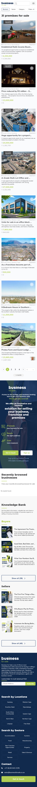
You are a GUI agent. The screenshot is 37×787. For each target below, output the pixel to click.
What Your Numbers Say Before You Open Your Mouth (25, 558)
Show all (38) (17, 578)
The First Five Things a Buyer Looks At (25, 594)
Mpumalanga (27, 707)
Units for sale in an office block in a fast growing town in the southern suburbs (16, 222)
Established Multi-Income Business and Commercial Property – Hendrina (16, 47)
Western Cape (27, 702)
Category (21, 9)
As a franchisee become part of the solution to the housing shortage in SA (16, 265)
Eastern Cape (27, 714)
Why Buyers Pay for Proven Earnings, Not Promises (25, 609)
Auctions (27, 736)
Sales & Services (27, 752)
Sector (14, 9)
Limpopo (10, 723)
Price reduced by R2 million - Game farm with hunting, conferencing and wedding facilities (16, 91)
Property (27, 747)
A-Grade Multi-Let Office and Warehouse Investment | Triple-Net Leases (16, 178)
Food (9, 740)
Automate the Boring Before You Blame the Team (25, 623)
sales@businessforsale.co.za (14, 772)
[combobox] (24, 2)
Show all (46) (17, 643)
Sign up (27, 453)
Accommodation (10, 736)
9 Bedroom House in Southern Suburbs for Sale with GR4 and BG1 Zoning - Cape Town (16, 307)
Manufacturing (26, 740)
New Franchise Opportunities (9, 746)
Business (5, 9)
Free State (27, 723)
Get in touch (10, 453)
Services (9, 757)
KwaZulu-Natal (9, 707)
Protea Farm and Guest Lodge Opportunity (16, 350)
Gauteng (9, 702)
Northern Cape (26, 719)
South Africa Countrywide (10, 713)
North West (10, 719)
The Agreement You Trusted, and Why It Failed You (25, 529)
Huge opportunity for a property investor (16, 135)
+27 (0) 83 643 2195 (12, 768)
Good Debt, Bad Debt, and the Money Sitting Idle (25, 544)
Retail (10, 752)
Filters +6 (31, 9)
